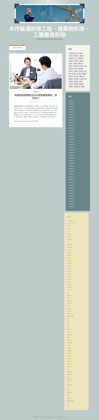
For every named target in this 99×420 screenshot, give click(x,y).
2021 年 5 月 (71, 136)
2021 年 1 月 (71, 147)
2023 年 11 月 (71, 103)
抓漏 (85, 71)
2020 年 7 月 (71, 160)
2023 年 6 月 (71, 109)
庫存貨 (68, 297)
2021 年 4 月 (71, 139)
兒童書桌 (69, 239)
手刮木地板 (80, 71)
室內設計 (69, 274)
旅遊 (68, 324)
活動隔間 (69, 340)
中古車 (68, 226)
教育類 (68, 321)
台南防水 (81, 61)
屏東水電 (76, 66)
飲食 (68, 406)
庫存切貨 (69, 295)
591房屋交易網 (72, 53)
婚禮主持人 (80, 63)
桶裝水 (68, 337)
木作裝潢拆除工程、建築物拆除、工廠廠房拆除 (49, 31)
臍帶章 (68, 377)
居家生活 (69, 284)
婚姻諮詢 (36, 91)
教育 (68, 318)
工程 (68, 292)
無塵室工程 (81, 76)
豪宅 (85, 79)
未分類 (68, 332)
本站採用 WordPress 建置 (38, 417)
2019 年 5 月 (71, 198)
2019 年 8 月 (71, 190)
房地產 (68, 308)
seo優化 (70, 56)
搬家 (70, 74)
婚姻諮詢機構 (17, 106)
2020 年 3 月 (71, 171)
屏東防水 (81, 66)
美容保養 (69, 366)
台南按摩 (71, 61)
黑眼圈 (82, 87)
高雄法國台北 (77, 87)
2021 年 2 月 (71, 144)
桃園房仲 (84, 74)
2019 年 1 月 (71, 206)
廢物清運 (69, 300)
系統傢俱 (69, 358)
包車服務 (69, 244)
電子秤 (68, 403)
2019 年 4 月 (71, 201)
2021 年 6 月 (71, 133)
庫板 (85, 66)
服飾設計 (69, 329)
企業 (68, 231)
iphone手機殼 (79, 53)
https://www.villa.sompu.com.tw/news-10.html (26, 121)
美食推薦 (69, 371)
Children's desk (70, 223)
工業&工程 (69, 289)
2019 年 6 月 (71, 196)
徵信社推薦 (80, 69)
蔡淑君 (81, 79)
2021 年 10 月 (71, 122)
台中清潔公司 (80, 58)
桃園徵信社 (69, 334)
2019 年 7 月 (71, 193)
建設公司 (69, 303)
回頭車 (70, 63)
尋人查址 (69, 281)
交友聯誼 (69, 229)
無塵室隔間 (69, 342)
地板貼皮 (69, 255)
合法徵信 (69, 252)
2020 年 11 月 (71, 152)
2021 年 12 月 (71, 117)
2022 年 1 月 (71, 114)
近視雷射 (76, 81)
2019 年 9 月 (71, 187)
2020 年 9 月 (71, 155)
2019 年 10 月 (71, 185)
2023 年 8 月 (71, 106)
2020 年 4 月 (71, 168)
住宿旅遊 (69, 234)
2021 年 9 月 (71, 125)
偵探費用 (69, 236)
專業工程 (69, 276)
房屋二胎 (71, 71)
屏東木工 (71, 66)
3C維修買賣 (70, 221)
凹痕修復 (71, 58)
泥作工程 (76, 76)
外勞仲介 (69, 258)
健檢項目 (82, 56)
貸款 (68, 387)
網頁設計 (69, 363)
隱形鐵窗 (81, 84)
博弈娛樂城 (69, 247)
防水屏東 (71, 84)
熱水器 (68, 345)
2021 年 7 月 (71, 131)
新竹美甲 (79, 74)
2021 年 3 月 (71, 141)
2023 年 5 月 (71, 112)
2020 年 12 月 (71, 149)
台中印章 (69, 250)
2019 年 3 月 (71, 204)
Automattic (54, 417)
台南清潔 (76, 61)
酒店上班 (69, 390)
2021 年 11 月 (71, 120)
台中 (75, 58)
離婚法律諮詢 (70, 400)
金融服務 (69, 398)
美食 (68, 369)
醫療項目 (69, 393)
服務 (68, 326)
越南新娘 (71, 81)
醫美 (68, 395)
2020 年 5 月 (71, 166)
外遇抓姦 (69, 260)
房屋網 (75, 71)
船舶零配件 (76, 79)
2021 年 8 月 (71, 128)
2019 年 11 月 (71, 182)
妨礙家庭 (69, 263)
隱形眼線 (76, 84)
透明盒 (80, 81)
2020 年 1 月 (71, 177)
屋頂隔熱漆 (69, 287)
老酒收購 (69, 374)
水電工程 (71, 76)
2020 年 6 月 (71, 163)
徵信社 (75, 69)
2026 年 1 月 (71, 101)
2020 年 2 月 (71, 174)
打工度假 (69, 311)
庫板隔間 (71, 69)
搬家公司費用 (70, 316)
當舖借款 (69, 350)
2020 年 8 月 (71, 158)
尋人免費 (69, 279)
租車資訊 (69, 356)
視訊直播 (69, 379)
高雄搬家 (71, 87)
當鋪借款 (69, 353)
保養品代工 (76, 56)
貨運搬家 (69, 385)
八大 (68, 242)
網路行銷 (69, 361)
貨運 (68, 382)
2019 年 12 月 (71, 179)
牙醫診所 (69, 348)
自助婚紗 (71, 79)
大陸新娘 (75, 63)
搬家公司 (74, 74)
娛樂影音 (69, 266)
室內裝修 (69, 271)
